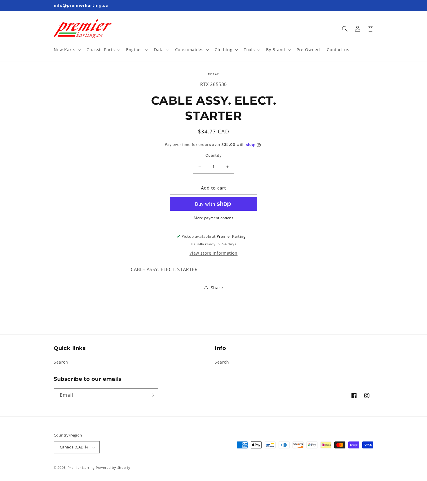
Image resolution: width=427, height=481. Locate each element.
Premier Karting (81, 467)
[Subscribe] (151, 395)
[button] (66, 50)
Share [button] (217, 287)
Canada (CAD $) (74, 447)
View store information (213, 253)
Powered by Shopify (113, 467)
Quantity (213, 155)
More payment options (213, 217)
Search (61, 362)
